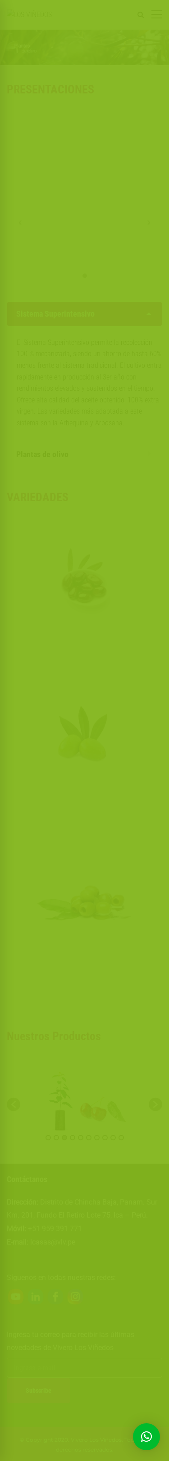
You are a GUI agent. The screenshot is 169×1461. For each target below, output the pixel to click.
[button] (146, 1436)
